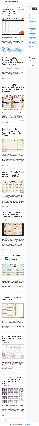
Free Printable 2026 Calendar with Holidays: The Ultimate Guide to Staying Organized (13, 88)
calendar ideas (5, 206)
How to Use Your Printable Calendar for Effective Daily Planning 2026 (12, 297)
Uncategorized (32, 65)
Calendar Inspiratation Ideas (10, 1)
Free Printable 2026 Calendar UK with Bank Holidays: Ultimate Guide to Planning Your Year (12, 61)
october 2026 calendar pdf (6, 49)
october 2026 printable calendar (7, 50)
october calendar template (17, 50)
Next (6, 420)
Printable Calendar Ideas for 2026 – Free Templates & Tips (13, 338)
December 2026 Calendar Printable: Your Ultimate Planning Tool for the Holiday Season (13, 132)
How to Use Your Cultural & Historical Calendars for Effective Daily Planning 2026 (12, 380)
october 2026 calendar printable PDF (17, 49)
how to (4, 415)
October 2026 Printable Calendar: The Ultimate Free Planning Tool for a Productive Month (13, 10)
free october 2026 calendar (7, 48)
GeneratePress (27, 424)
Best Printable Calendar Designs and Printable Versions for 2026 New (11, 258)
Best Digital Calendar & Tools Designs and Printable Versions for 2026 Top (13, 174)
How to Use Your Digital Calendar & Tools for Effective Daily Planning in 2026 (12, 216)
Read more (16, 44)
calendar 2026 (5, 47)
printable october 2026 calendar (17, 51)
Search (30, 6)
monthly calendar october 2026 (17, 48)
